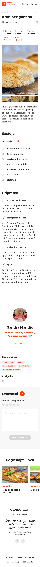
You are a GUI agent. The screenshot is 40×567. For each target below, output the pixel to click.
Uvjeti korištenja (13, 562)
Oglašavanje (10, 557)
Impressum (21, 557)
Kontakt (31, 557)
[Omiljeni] (36, 12)
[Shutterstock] (20, 70)
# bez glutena (9, 366)
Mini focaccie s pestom (11, 491)
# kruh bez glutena (11, 370)
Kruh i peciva (8, 362)
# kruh (21, 362)
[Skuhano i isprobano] (31, 12)
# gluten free (24, 366)
